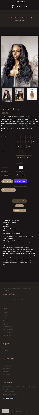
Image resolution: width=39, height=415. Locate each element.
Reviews (19, 205)
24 (18, 146)
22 (34, 141)
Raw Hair (5, 318)
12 (27, 137)
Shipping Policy (7, 374)
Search (5, 312)
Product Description (19, 201)
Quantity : (4, 167)
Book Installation (8, 329)
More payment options (20, 186)
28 (29, 146)
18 (23, 141)
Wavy (28, 157)
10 (22, 137)
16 (18, 141)
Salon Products (7, 326)
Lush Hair (19, 2)
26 (23, 146)
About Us (5, 315)
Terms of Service (8, 332)
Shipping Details (19, 210)
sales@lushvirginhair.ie (11, 394)
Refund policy (7, 335)
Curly (19, 162)
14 (33, 137)
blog (4, 347)
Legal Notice (6, 368)
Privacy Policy (7, 366)
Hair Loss (5, 350)
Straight (20, 157)
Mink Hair (5, 321)
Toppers (5, 324)
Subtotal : (4, 171)
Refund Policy (7, 371)
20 (28, 141)
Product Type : (6, 175)
